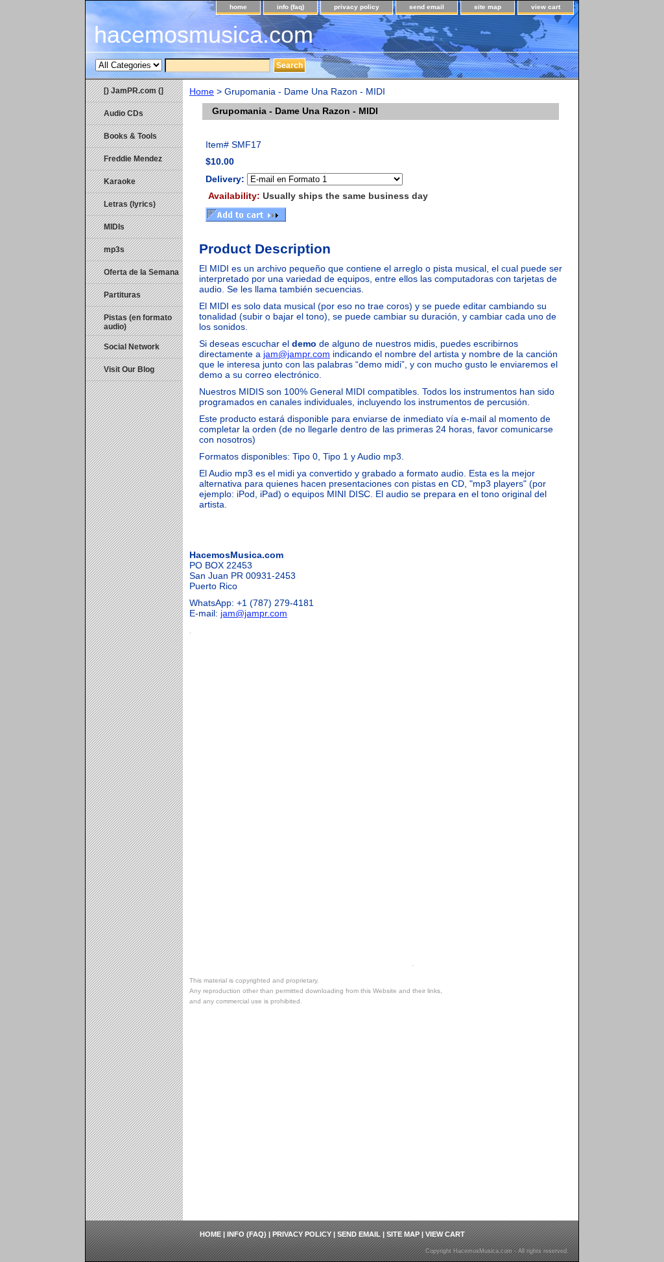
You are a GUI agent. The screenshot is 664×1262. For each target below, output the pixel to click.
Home (201, 91)
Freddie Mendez (133, 158)
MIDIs (114, 226)
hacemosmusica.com (203, 34)
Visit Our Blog (129, 369)
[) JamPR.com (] (133, 90)
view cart (545, 6)
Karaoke (120, 181)
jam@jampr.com (296, 354)
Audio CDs (123, 113)
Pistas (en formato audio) (138, 322)
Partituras (122, 294)
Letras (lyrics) (130, 204)
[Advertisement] (380, 1123)
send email (426, 6)
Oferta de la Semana (141, 272)
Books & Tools (130, 136)
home (238, 6)
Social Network (132, 346)
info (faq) (290, 6)
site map (487, 6)
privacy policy (356, 6)
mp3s (114, 249)
